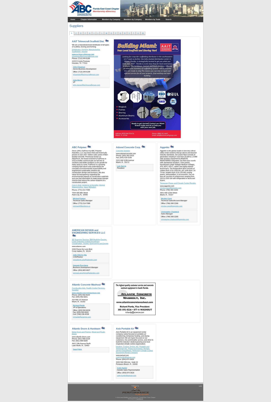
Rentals (146, 349)
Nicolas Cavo (166, 199)
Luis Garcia (121, 166)
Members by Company (111, 19)
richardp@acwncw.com (82, 317)
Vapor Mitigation (90, 187)
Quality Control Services (95, 288)
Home (72, 19)
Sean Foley (77, 349)
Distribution (76, 50)
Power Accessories (135, 349)
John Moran (77, 80)
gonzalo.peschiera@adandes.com (86, 273)
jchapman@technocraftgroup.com (85, 56)
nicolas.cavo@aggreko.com (170, 188)
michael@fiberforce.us (81, 206)
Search (168, 19)
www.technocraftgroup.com (83, 54)
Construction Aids (78, 288)
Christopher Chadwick (170, 212)
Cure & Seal (76, 185)
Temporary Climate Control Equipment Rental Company (134, 352)
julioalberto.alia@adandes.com (85, 260)
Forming (85, 50)
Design (86, 244)
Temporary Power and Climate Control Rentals (178, 183)
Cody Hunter (122, 368)
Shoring (84, 52)
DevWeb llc (139, 399)
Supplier (75, 290)
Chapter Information (89, 19)
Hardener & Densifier (90, 185)
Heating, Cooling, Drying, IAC (127, 347)
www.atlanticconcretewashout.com (86, 293)
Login (200, 386)
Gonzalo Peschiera (80, 265)
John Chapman (79, 67)
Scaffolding (76, 52)
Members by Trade (152, 19)
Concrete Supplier (123, 151)
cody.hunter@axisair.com (125, 357)
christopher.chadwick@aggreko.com (175, 219)
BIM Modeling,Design (98, 240)
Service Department (123, 351)
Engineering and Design (99, 244)
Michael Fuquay (79, 199)
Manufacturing (94, 50)
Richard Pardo (79, 306)
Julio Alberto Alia (80, 255)
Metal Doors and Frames (81, 332)
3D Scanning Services (80, 240)
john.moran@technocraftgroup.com (86, 85)
